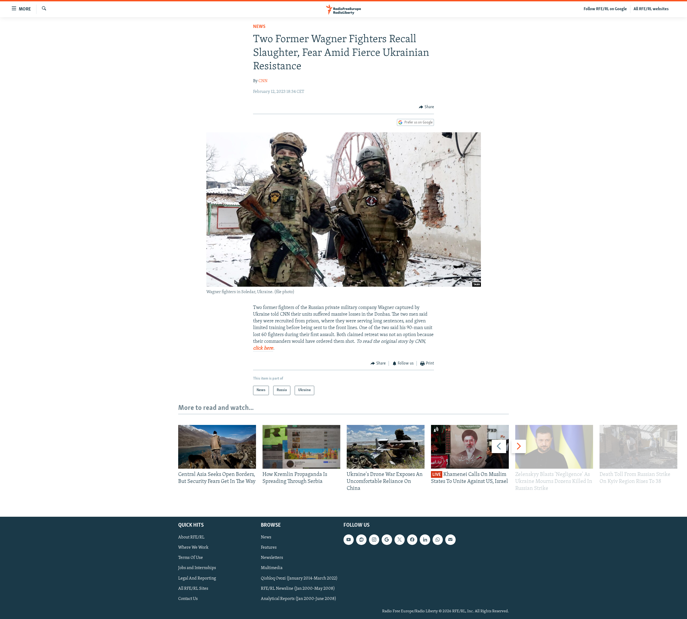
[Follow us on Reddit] (361, 539)
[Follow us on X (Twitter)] (399, 539)
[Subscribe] (450, 539)
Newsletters (272, 558)
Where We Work (193, 547)
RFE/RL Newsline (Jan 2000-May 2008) (298, 588)
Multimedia (272, 568)
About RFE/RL (191, 537)
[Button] (426, 107)
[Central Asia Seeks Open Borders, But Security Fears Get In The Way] (217, 447)
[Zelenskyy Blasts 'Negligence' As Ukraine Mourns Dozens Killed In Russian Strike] (554, 447)
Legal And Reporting (197, 578)
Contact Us (188, 598)
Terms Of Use (190, 558)
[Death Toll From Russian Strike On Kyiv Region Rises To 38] (638, 447)
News (259, 26)
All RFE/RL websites (651, 9)
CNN (263, 81)
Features (269, 547)
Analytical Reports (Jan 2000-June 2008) (298, 598)
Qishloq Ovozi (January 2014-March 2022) (299, 578)
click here (263, 348)
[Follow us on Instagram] (374, 539)
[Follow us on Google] (387, 539)
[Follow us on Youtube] (349, 539)
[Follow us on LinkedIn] (425, 539)
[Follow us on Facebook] (412, 539)
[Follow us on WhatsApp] (438, 539)
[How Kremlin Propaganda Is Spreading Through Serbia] (301, 447)
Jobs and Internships (197, 568)
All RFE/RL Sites (193, 588)
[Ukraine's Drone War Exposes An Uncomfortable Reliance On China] (386, 447)
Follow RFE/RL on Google (605, 9)
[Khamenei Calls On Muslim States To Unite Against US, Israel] (470, 447)
